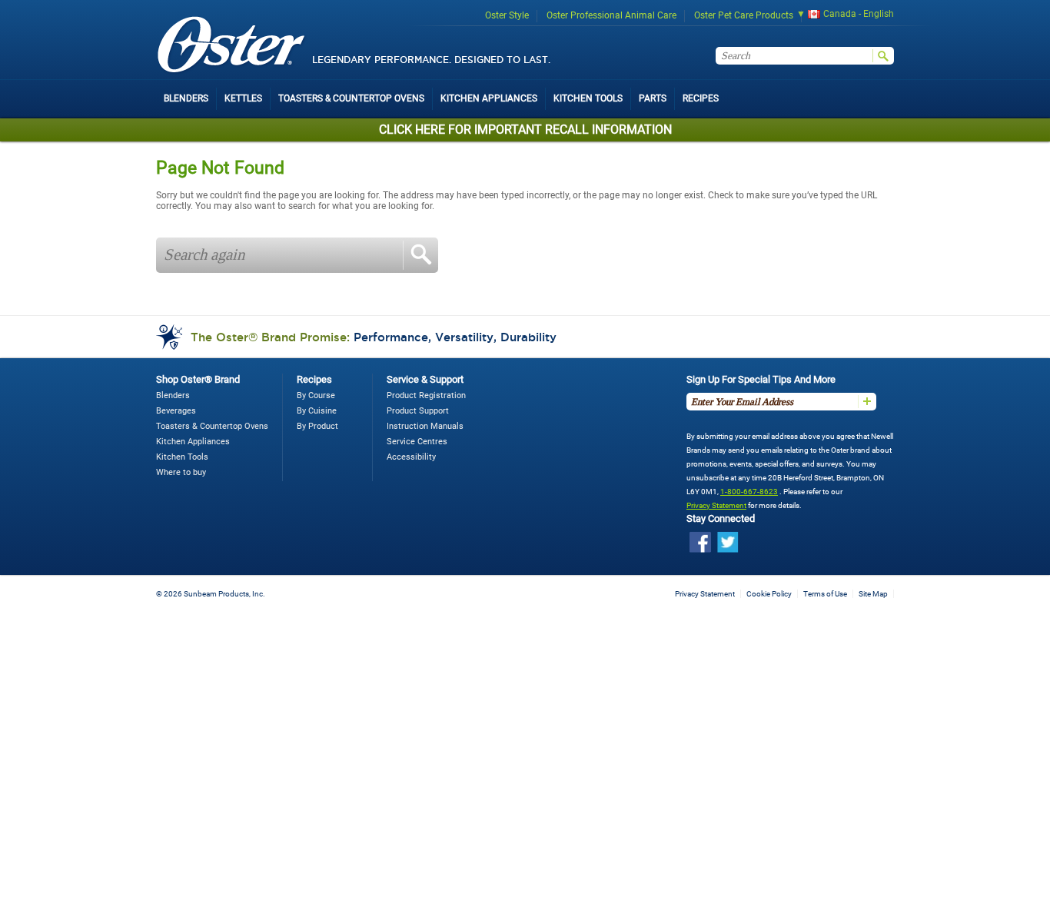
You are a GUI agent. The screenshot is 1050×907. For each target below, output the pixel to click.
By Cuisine (317, 411)
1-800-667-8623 (749, 491)
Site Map (873, 594)
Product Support (418, 411)
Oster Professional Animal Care (611, 15)
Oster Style (507, 15)
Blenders (173, 395)
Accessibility (411, 457)
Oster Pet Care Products (743, 15)
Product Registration (426, 395)
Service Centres (417, 442)
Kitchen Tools (182, 457)
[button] (840, 15)
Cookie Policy (769, 594)
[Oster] (231, 45)
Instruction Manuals (425, 426)
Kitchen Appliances (193, 442)
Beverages (176, 411)
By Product (317, 426)
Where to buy (181, 472)
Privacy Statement (716, 505)
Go (420, 255)
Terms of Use (825, 594)
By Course (316, 395)
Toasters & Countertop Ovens (212, 426)
